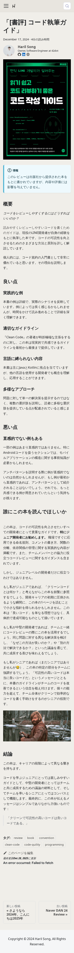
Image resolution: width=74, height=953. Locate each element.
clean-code (12, 845)
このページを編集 (20, 853)
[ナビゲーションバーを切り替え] (6, 6)
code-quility (32, 845)
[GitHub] (19, 54)
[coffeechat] (28, 54)
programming (54, 845)
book (30, 838)
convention (46, 838)
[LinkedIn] (23, 54)
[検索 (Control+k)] (67, 6)
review (18, 838)
